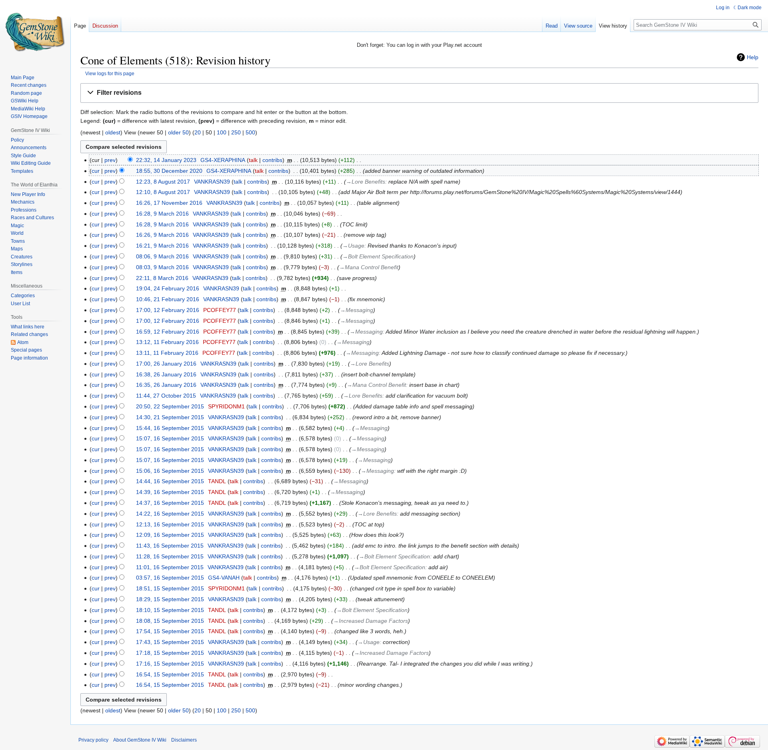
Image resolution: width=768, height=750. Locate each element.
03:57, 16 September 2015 (170, 577)
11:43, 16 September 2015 (170, 545)
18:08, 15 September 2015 (170, 621)
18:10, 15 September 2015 (170, 610)
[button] (419, 93)
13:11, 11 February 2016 (167, 353)
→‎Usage (353, 245)
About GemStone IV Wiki (139, 740)
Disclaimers (184, 740)
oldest (112, 132)
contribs (272, 160)
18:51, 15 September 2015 (170, 588)
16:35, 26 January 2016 (166, 385)
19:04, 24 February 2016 (167, 288)
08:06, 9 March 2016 (162, 256)
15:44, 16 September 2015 (170, 428)
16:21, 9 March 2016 (162, 245)
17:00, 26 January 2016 (166, 363)
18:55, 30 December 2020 (169, 171)
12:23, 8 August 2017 (163, 181)
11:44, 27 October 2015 (166, 395)
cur (96, 171)
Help (752, 57)
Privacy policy (93, 740)
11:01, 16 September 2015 (170, 567)
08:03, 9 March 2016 (162, 267)
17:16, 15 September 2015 (170, 663)
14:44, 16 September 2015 (170, 481)
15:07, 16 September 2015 (170, 438)
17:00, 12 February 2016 (167, 310)
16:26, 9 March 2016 (162, 235)
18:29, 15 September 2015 (170, 599)
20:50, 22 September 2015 (170, 406)
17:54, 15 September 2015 (170, 631)
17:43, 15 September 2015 (170, 642)
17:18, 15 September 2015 (170, 653)
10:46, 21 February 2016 (167, 299)
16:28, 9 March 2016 (162, 213)
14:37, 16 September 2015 (170, 503)
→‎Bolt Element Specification (378, 256)
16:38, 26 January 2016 (166, 374)
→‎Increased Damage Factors (370, 621)
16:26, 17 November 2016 (169, 203)
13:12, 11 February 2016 (167, 342)
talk (253, 160)
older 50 (178, 132)
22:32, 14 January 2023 (166, 160)
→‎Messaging (356, 310)
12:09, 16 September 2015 (170, 535)
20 (197, 132)
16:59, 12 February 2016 (167, 331)
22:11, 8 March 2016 (162, 278)
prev (110, 160)
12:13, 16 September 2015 (170, 524)
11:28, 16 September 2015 (170, 556)
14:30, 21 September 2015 (170, 417)
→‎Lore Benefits (365, 181)
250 (236, 132)
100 (221, 132)
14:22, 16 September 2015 (170, 513)
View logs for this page (109, 73)
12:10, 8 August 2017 (163, 192)
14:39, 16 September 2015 (170, 492)
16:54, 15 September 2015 (170, 674)
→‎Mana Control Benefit (368, 267)
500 (250, 132)
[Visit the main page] (35, 32)
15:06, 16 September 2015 (170, 471)
